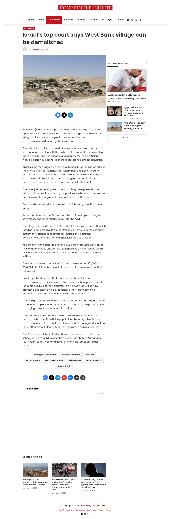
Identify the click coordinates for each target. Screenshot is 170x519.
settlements (94, 360)
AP (28, 50)
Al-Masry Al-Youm (91, 505)
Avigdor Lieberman (46, 354)
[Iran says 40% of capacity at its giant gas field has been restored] (35, 470)
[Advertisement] (64, 423)
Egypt (31, 19)
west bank (65, 366)
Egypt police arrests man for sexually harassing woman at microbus (134, 111)
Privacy (101, 510)
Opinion (120, 19)
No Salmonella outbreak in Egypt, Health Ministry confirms (126, 96)
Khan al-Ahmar (55, 360)
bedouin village (72, 354)
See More (127, 138)
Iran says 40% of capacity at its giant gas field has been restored (35, 482)
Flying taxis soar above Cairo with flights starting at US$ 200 (135, 126)
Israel (91, 354)
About (61, 510)
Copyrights (91, 510)
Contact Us (80, 510)
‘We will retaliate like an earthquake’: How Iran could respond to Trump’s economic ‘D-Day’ (63, 484)
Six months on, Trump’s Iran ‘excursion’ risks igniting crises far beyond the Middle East (93, 483)
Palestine (76, 360)
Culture (93, 19)
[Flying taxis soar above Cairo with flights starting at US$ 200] (114, 127)
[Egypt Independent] (85, 7)
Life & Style (106, 19)
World (41, 19)
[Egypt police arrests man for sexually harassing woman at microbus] (114, 111)
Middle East (54, 19)
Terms (108, 510)
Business (68, 19)
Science (81, 19)
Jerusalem (34, 360)
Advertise (70, 510)
